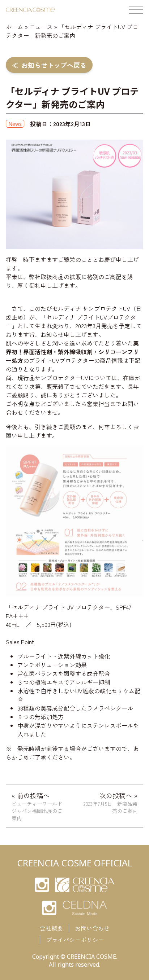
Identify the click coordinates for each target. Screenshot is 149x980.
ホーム (14, 26)
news (15, 123)
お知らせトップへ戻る (53, 65)
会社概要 (51, 928)
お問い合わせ (92, 928)
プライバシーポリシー (75, 939)
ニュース (40, 26)
